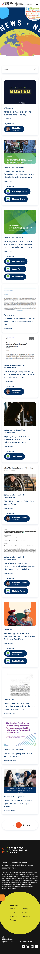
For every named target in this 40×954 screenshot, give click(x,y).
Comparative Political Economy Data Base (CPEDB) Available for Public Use (20, 322)
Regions (13, 920)
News (24, 912)
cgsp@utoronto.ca (9, 868)
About (12, 909)
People (12, 912)
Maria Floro (16, 128)
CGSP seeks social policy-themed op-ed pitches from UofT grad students (18, 803)
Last (28, 825)
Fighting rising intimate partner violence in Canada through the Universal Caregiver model (17, 439)
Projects (13, 916)
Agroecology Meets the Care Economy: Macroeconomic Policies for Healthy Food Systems (19, 636)
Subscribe (26, 916)
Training (25, 909)
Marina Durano (18, 652)
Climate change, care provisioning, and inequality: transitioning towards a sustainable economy (19, 374)
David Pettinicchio (19, 517)
